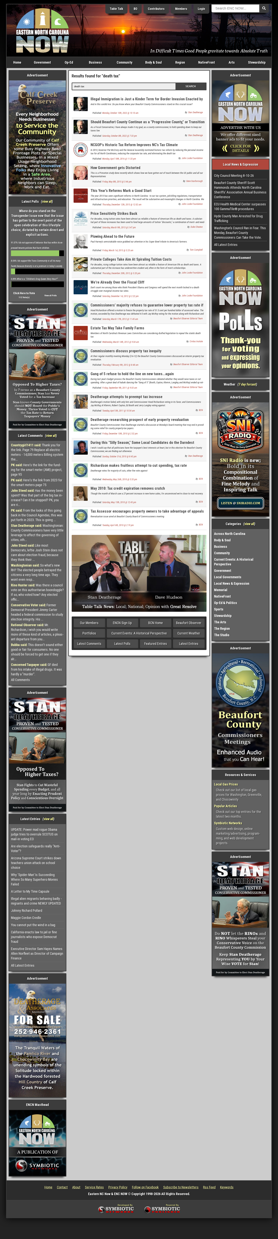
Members (181, 9)
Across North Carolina (229, 534)
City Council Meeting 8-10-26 (234, 176)
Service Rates (94, 1187)
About (76, 1187)
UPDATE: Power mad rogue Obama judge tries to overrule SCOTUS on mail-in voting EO (34, 834)
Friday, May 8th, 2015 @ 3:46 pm (117, 181)
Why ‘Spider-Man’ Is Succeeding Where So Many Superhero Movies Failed (34, 879)
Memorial (220, 590)
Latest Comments (89, 644)
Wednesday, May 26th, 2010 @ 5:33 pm (119, 479)
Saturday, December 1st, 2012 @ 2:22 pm (120, 296)
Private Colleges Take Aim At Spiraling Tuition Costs (131, 259)
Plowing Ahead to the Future (112, 236)
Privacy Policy (117, 1187)
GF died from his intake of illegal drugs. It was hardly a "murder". (36, 669)
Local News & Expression (231, 583)
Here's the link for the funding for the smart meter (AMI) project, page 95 (36, 469)
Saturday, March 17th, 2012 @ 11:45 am (120, 319)
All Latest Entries (22, 965)
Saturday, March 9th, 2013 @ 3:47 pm (119, 227)
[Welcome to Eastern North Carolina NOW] (42, 30)
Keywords (227, 1187)
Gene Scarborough (194, 181)
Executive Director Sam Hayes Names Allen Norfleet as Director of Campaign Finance (37, 953)
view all (47, 201)
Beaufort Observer (188, 623)
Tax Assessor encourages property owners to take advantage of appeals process (147, 513)
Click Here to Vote (24, 293)
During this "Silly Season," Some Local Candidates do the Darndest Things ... (142, 444)
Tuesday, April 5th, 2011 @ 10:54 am (118, 410)
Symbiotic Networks (228, 823)
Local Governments (227, 577)
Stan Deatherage (195, 112)
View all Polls (50, 295)
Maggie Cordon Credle (26, 918)
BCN (201, 410)
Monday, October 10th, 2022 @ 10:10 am (120, 113)
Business (95, 62)
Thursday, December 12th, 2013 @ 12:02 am (121, 204)
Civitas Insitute (196, 341)
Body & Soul (153, 62)
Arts (232, 62)
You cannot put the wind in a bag (33, 925)
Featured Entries (155, 644)
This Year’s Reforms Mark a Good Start (121, 190)
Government (42, 62)
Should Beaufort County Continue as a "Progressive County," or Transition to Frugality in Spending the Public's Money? (148, 124)
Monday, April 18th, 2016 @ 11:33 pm (119, 158)
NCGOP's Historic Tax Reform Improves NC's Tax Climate (134, 145)
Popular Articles (225, 806)
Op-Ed (69, 62)
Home (17, 62)
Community (124, 62)
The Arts (220, 622)
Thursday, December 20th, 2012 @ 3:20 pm (121, 273)
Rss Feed (209, 1187)
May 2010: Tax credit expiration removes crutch (128, 488)
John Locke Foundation (192, 158)
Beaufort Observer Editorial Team (188, 318)
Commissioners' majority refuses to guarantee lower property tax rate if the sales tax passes (147, 307)
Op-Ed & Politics (225, 603)
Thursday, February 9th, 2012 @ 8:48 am (120, 365)
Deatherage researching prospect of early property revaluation (140, 419)
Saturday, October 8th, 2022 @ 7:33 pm (119, 136)
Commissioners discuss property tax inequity (126, 351)
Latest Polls (122, 644)
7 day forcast (247, 384)
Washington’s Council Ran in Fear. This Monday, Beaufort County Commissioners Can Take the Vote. (240, 232)
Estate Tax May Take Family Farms (117, 328)
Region (180, 62)
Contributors (156, 9)
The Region (222, 628)
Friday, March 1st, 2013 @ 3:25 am (117, 250)
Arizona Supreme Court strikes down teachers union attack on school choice (36, 863)
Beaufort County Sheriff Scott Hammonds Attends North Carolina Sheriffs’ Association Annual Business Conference (240, 190)
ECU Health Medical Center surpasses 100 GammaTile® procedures (240, 206)
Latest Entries (188, 644)
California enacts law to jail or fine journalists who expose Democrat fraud (34, 937)
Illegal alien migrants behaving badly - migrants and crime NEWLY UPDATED (36, 901)
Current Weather (188, 633)
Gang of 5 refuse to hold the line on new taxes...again (132, 374)
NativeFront (206, 62)
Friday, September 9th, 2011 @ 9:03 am (119, 388)
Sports (218, 609)
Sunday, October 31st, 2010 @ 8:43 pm (119, 456)
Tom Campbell (196, 250)
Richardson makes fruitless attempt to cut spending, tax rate (139, 465)
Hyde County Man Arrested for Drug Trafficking (238, 218)
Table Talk (116, 9)
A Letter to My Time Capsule (30, 891)
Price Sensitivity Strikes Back (114, 213)
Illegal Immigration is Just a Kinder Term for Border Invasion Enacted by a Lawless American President (147, 101)
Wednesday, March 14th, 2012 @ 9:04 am (120, 342)
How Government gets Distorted (115, 167)
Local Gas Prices (226, 784)
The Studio (221, 635)
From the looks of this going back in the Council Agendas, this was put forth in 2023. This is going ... (36, 515)
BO (135, 9)
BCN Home (155, 623)
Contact (62, 1187)
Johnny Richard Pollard (26, 910)
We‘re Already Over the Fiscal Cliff (117, 282)
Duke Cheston (197, 227)
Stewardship (257, 62)
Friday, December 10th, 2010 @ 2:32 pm (120, 433)
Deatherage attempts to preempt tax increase (126, 396)
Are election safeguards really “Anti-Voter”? (35, 848)
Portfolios (89, 633)
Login (201, 9)
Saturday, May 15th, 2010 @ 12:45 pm (119, 502)
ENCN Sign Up (122, 623)
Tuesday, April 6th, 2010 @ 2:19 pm (118, 525)
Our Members (89, 623)
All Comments (20, 680)
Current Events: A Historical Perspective (139, 633)
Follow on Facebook (145, 1187)
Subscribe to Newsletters (181, 1187)
